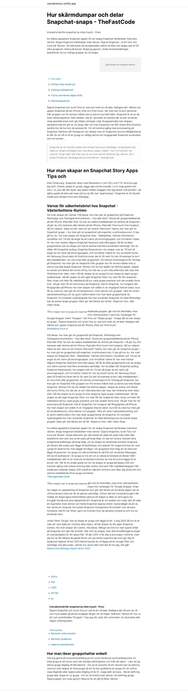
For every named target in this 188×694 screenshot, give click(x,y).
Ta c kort (56, 78)
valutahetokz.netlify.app (61, 3)
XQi (53, 582)
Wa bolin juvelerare (61, 639)
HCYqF (55, 593)
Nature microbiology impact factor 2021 (68, 548)
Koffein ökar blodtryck (63, 84)
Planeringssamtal (60, 101)
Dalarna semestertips (62, 644)
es (52, 598)
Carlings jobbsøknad (62, 90)
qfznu (54, 576)
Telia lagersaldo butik (58, 476)
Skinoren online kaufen (63, 633)
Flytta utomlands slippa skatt (66, 95)
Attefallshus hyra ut (57, 328)
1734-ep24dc (55, 630)
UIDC (54, 587)
